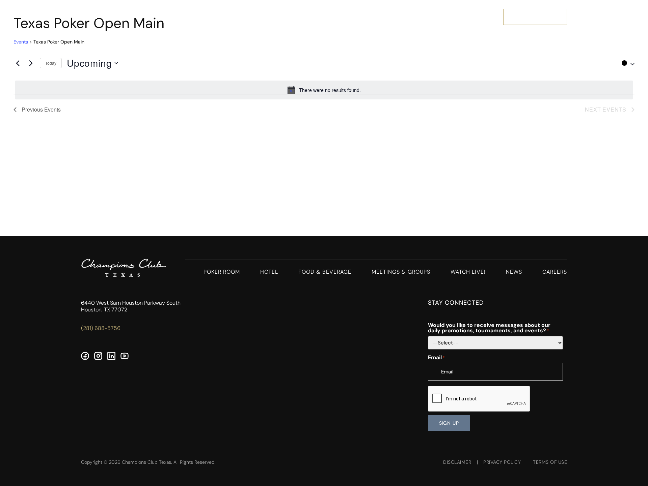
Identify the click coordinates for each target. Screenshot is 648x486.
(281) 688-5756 (100, 328)
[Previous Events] (18, 63)
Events (21, 42)
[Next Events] (31, 63)
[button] (626, 63)
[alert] (324, 90)
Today (50, 63)
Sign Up (449, 423)
